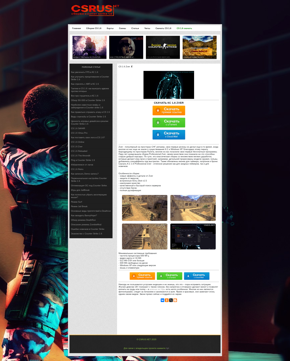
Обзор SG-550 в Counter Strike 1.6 (88, 100)
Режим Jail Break (79, 206)
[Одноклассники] (167, 300)
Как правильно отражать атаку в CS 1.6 (90, 112)
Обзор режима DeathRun (83, 220)
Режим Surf (76, 202)
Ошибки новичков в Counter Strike (87, 229)
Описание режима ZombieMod (86, 224)
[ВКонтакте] (162, 300)
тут (167, 348)
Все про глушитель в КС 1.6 (84, 95)
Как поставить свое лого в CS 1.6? (88, 137)
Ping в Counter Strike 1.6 (83, 160)
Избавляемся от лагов (82, 164)
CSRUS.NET (145, 339)
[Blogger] (175, 300)
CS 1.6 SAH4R (78, 128)
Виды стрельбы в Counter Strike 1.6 (88, 116)
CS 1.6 (150, 57)
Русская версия (161, 57)
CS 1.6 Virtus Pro (79, 133)
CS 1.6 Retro (77, 169)
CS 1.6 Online (77, 142)
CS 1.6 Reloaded (79, 151)
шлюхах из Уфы (157, 289)
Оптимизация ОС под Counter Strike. (89, 185)
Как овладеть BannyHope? (84, 215)
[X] (171, 300)
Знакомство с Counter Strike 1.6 (86, 233)
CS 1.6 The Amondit (80, 155)
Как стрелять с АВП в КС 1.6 (85, 84)
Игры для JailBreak (80, 190)
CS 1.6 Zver (76, 146)
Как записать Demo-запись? (85, 173)
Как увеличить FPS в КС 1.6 (84, 72)
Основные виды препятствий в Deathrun (91, 211)
